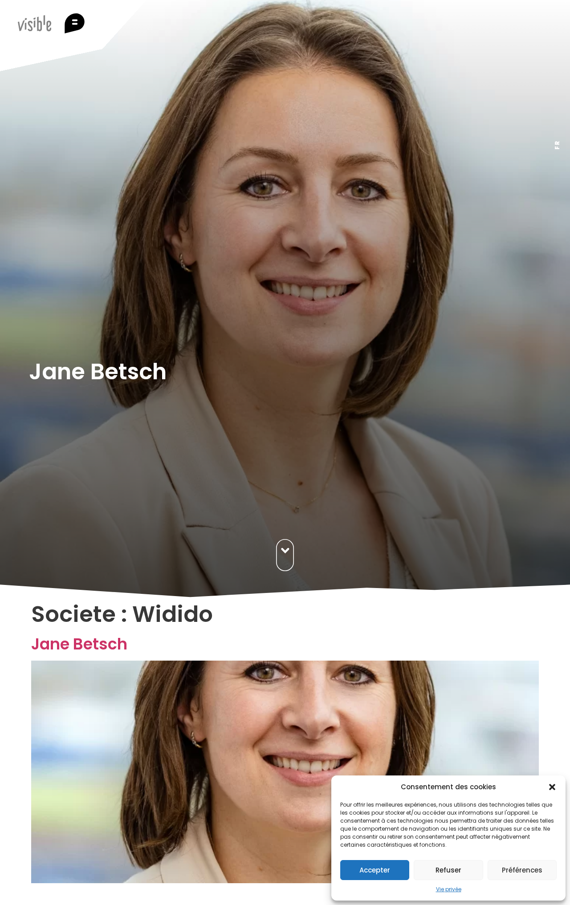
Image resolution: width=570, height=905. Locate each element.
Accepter (374, 870)
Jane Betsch (79, 644)
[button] (552, 787)
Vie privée (448, 889)
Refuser (448, 870)
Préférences (522, 870)
